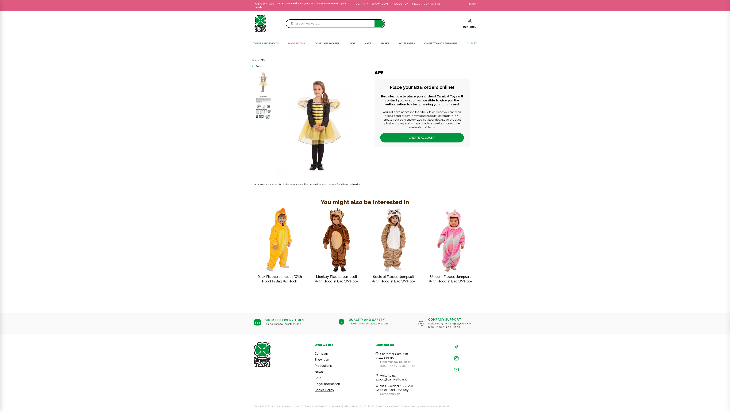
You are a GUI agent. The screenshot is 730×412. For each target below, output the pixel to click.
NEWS (416, 3)
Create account (422, 137)
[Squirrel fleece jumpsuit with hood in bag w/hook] (393, 240)
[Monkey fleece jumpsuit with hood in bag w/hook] (336, 240)
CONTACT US (432, 3)
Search (379, 23)
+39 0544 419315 (264, 3)
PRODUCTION (400, 3)
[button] (243, 254)
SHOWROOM (380, 3)
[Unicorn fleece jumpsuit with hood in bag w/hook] (450, 240)
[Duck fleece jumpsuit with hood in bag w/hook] (279, 240)
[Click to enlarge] (282, 171)
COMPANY (362, 3)
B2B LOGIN (469, 27)
